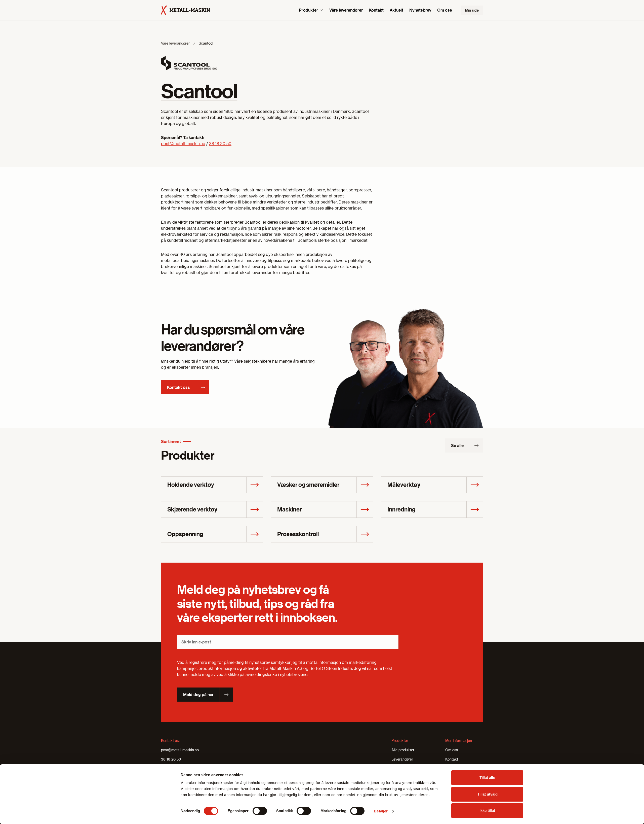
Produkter (308, 10)
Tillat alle (487, 777)
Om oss (444, 10)
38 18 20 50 (220, 143)
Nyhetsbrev (420, 10)
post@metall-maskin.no (183, 143)
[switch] (260, 811)
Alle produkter (402, 750)
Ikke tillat (487, 810)
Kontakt (376, 10)
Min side (472, 10)
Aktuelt (396, 10)
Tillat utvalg (487, 794)
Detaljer (381, 811)
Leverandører (402, 759)
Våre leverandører (346, 10)
